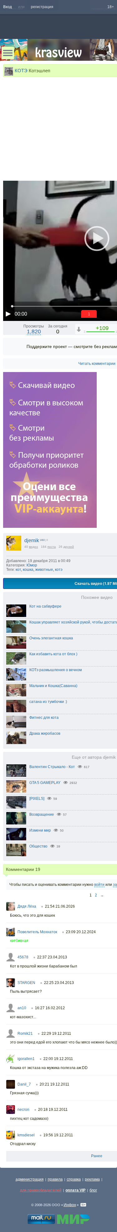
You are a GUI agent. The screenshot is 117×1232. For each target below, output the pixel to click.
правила (55, 1179)
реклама (92, 1179)
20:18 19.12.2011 (53, 1109)
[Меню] (8, 53)
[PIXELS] (36, 798)
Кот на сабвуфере (45, 606)
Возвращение (41, 814)
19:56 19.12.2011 (58, 1135)
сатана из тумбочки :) (48, 702)
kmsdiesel (26, 1135)
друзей (68, 546)
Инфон (70, 1205)
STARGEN (26, 983)
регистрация (42, 7)
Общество (38, 846)
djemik (31, 540)
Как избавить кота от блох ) (53, 654)
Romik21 (25, 1033)
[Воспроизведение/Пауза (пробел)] (8, 314)
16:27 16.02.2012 (50, 1008)
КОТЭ (21, 70)
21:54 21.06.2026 (60, 906)
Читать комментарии (96, 363)
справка (74, 1179)
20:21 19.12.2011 (54, 1084)
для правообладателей (40, 1190)
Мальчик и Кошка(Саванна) (53, 686)
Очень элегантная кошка (51, 638)
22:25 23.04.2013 (59, 983)
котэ (58, 569)
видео (33, 546)
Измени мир (40, 830)
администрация (30, 1179)
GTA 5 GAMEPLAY (45, 783)
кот (18, 569)
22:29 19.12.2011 (56, 1033)
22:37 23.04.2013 (52, 957)
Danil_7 (24, 1084)
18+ (110, 7)
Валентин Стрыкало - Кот (52, 767)
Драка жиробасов (44, 733)
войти (99, 884)
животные (44, 569)
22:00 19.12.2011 (58, 1059)
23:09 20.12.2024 (81, 932)
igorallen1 (26, 1059)
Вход (7, 7)
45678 (22, 957)
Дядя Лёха (26, 906)
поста (51, 546)
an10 (21, 1008)
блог (93, 1190)
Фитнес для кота (44, 717)
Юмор (32, 565)
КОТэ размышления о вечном (55, 670)
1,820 (34, 331)
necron (23, 1109)
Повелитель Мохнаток (37, 932)
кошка (28, 569)
